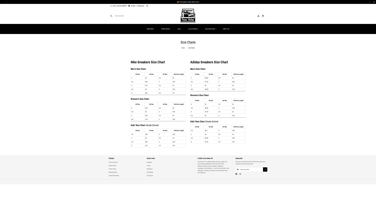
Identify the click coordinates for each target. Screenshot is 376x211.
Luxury (148, 166)
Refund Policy (112, 166)
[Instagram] (147, 6)
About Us (226, 29)
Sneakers (150, 29)
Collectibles (192, 29)
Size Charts (150, 175)
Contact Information (114, 175)
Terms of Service (113, 162)
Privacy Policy (112, 169)
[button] (263, 16)
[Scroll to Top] (372, 200)
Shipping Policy (113, 172)
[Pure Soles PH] (188, 16)
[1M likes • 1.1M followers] (236, 174)
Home (183, 48)
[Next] (370, 2)
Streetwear (165, 29)
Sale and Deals (210, 29)
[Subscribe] (265, 169)
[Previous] (6, 2)
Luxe (179, 29)
